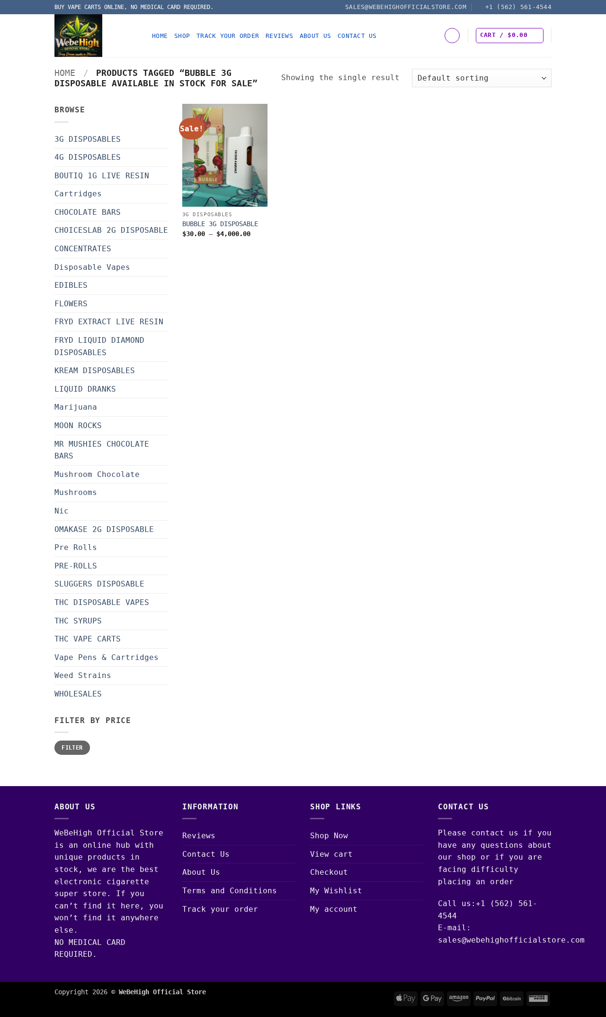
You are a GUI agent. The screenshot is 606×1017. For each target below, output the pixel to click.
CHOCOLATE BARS (87, 212)
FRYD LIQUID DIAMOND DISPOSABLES (99, 346)
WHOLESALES (78, 693)
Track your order (227, 35)
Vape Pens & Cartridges (106, 657)
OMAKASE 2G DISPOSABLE (104, 529)
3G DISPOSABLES (87, 139)
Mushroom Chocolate (97, 474)
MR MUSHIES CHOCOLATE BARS (101, 450)
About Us (315, 35)
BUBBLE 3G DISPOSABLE (220, 224)
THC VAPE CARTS (87, 638)
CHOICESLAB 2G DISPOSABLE (111, 230)
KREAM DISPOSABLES (94, 370)
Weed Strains (82, 675)
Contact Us (357, 35)
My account (333, 909)
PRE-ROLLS (75, 565)
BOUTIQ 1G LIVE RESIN (101, 175)
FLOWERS (71, 303)
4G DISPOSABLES (87, 157)
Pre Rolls (75, 547)
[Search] (452, 35)
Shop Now (329, 835)
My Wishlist (336, 890)
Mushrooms (75, 492)
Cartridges (78, 193)
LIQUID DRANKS (85, 389)
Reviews (279, 35)
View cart (331, 854)
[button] (510, 35)
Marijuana (75, 407)
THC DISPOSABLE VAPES (101, 602)
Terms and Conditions (229, 890)
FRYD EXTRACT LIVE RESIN (108, 321)
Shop (182, 35)
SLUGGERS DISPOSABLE (99, 583)
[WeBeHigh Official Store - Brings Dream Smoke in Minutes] (96, 35)
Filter (72, 747)
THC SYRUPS (78, 620)
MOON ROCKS (78, 425)
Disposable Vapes (92, 267)
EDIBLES (71, 285)
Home (160, 35)
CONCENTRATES (82, 248)
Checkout (329, 872)
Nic (61, 510)
